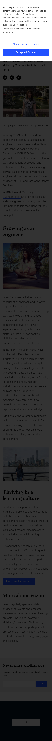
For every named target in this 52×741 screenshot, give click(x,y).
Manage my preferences (26, 44)
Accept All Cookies (26, 52)
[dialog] (26, 30)
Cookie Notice (20, 25)
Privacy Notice (24, 28)
